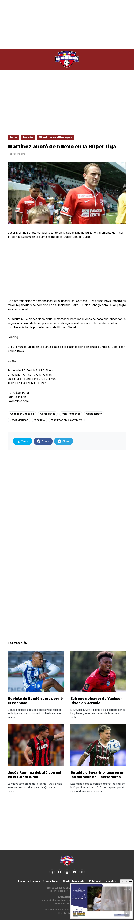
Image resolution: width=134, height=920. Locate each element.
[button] (9, 59)
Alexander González (22, 413)
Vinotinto (39, 419)
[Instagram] (67, 872)
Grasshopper (94, 413)
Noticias (28, 137)
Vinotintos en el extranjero (67, 419)
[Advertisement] (67, 24)
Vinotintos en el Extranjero (56, 137)
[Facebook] (59, 872)
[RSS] (82, 872)
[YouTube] (74, 872)
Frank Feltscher (71, 413)
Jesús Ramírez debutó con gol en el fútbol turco (34, 774)
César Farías (47, 413)
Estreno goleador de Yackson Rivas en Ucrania (96, 700)
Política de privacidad (102, 880)
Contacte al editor (74, 880)
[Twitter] (52, 872)
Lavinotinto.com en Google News (38, 880)
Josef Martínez (19, 419)
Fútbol (13, 137)
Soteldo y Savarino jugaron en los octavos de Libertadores (97, 774)
